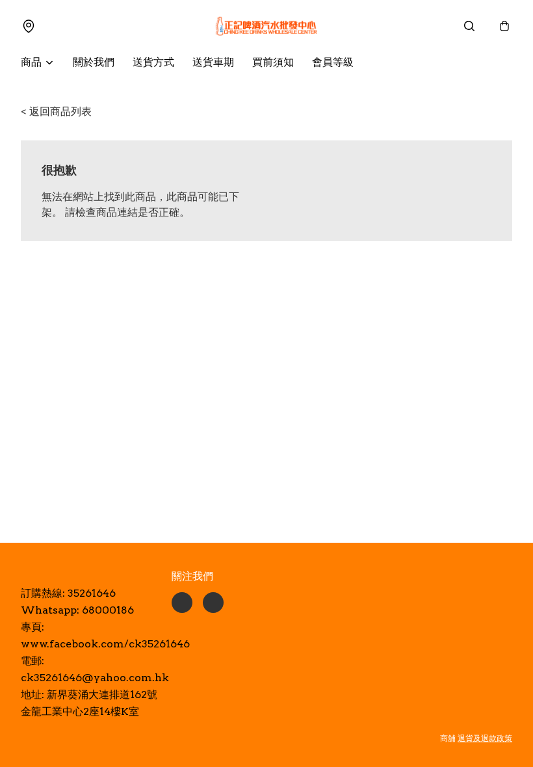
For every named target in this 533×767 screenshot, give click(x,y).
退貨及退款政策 (485, 738)
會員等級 (333, 62)
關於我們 (93, 62)
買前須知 (273, 62)
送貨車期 (213, 62)
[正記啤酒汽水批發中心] (266, 26)
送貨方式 (153, 62)
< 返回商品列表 (56, 111)
